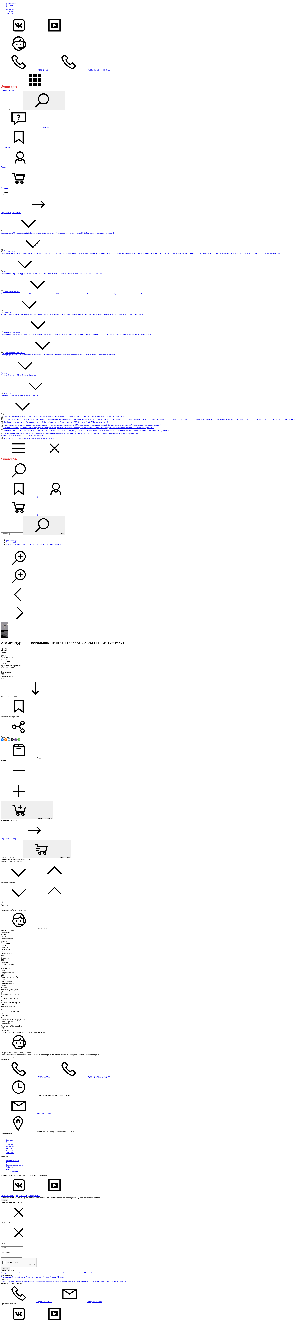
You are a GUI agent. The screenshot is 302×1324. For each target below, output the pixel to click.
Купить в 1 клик (64, 857)
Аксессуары (32, 395)
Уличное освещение (55, 1273)
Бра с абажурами (46, 274)
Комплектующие (97, 1273)
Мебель (87, 1273)
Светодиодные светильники (46, 253)
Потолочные (36, 233)
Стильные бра (78, 274)
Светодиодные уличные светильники (18, 334)
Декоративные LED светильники (84, 355)
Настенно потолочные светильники (75, 253)
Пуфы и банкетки (29, 375)
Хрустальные (50, 233)
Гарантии (9, 11)
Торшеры (43, 1273)
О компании (11, 3)
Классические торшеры (114, 314)
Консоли (4, 375)
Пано (19, 375)
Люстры (4, 1273)
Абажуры (22, 395)
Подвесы (64, 233)
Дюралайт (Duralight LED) (57, 355)
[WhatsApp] (18, 739)
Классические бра (94, 274)
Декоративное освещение (73, 1273)
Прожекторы (146, 334)
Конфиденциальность (104, 1281)
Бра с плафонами (62, 274)
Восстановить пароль (14, 1165)
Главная (9, 538)
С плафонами (77, 233)
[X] (12, 739)
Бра (21, 1273)
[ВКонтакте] (2, 739)
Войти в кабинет (12, 1161)
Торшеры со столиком (73, 314)
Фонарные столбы (131, 334)
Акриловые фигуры (107, 355)
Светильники (11, 540)
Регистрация (11, 1163)
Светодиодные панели (250, 253)
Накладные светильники (227, 253)
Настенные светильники (102, 253)
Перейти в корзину (9, 839)
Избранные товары (66, 1281)
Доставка (9, 5)
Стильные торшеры (134, 314)
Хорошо (4, 1200)
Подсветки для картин (271, 253)
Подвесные (22, 233)
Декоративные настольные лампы (16, 294)
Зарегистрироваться (30, 1281)
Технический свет (190, 253)
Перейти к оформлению (11, 213)
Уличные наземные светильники (108, 334)
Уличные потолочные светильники (77, 334)
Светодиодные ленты (11, 355)
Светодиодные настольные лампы (73, 294)
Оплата (9, 7)
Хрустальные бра (29, 274)
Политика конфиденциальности (14, 1196)
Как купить (10, 9)
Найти (62, 109)
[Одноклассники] (5, 739)
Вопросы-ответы (12, 1171)
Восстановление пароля (48, 1281)
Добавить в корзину (44, 818)
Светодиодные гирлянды (33, 355)
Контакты (10, 14)
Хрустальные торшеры (53, 314)
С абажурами (90, 233)
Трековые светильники (147, 253)
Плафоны (14, 395)
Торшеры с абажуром (94, 314)
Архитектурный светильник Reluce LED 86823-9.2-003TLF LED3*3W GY (36, 544)
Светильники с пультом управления (17, 253)
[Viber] (15, 739)
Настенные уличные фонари (48, 334)
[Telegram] (9, 739)
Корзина (9, 1169)
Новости (9, 1151)
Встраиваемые (207, 253)
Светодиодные (8, 233)
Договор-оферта (33, 1196)
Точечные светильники (170, 253)
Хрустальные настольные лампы (128, 294)
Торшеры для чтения (10, 314)
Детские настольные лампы (101, 294)
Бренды (9, 1148)
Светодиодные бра (10, 274)
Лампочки (5, 395)
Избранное (10, 1167)
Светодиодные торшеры (31, 314)
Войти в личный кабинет (11, 1281)
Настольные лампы (31, 1273)
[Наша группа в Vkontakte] (19, 34)
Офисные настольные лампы (45, 294)
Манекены (12, 375)
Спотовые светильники (125, 253)
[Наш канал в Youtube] (54, 34)
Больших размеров (105, 233)
